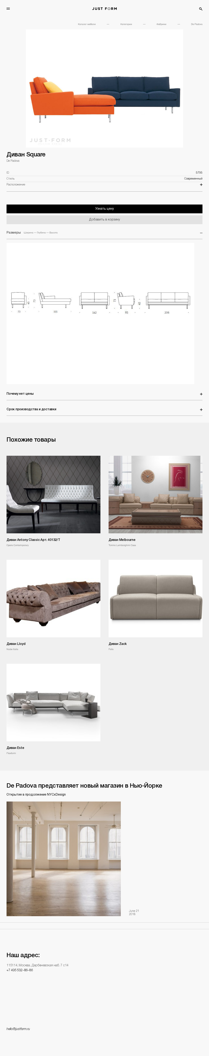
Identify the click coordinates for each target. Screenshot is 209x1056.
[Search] (200, 9)
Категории (126, 24)
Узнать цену (104, 208)
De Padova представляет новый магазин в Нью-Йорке (84, 786)
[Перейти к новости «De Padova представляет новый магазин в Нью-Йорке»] (64, 859)
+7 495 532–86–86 (20, 970)
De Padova (196, 24)
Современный (193, 179)
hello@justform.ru (18, 1029)
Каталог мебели (87, 24)
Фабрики (161, 24)
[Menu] (8, 8)
